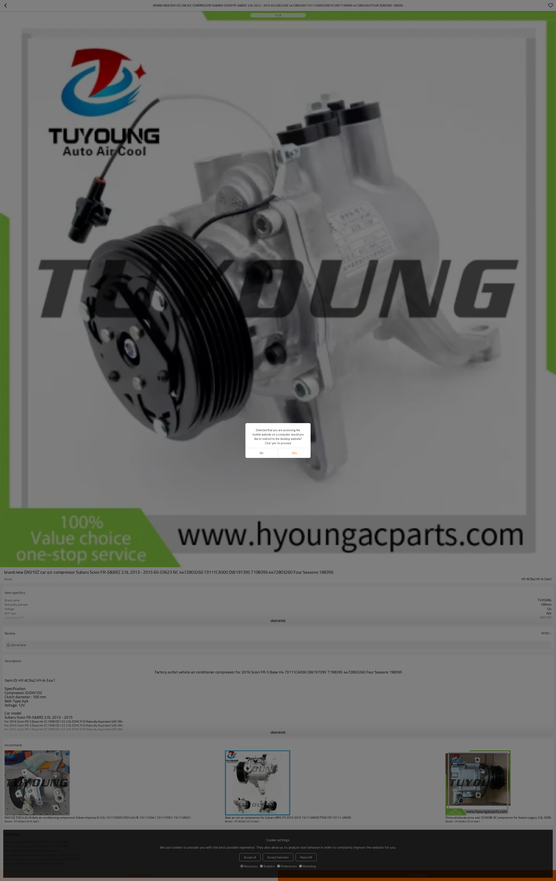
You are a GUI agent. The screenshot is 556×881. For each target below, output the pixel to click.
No (261, 452)
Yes (294, 452)
